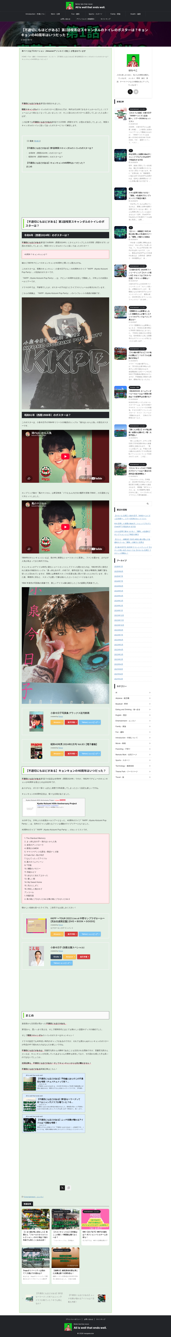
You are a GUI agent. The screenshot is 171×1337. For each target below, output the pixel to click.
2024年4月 (118, 596)
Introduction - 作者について (35, 14)
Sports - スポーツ (95, 14)
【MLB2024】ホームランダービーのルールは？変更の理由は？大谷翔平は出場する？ (140, 394)
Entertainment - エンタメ (34, 1197)
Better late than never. (81, 1324)
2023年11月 (119, 620)
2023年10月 (119, 625)
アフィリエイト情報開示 (85, 19)
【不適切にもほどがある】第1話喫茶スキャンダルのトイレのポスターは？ (59, 148)
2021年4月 (118, 674)
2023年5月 (118, 645)
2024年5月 (118, 591)
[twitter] (62, 1187)
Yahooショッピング (90, 722)
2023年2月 (118, 659)
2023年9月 (118, 630)
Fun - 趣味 (75, 14)
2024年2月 (118, 605)
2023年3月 (118, 654)
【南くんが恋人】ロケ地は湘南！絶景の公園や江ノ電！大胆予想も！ (140, 432)
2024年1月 (118, 610)
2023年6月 (118, 640)
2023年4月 (118, 649)
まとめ (29, 166)
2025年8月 (118, 571)
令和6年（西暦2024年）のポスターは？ (45, 153)
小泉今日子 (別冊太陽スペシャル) (67, 947)
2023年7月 (118, 635)
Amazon (57, 722)
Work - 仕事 (55, 14)
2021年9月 (118, 669)
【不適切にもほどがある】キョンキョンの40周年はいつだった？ (55, 163)
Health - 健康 (135, 14)
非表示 (37, 141)
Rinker (60, 716)
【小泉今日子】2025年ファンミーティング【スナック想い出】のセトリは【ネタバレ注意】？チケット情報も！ (133, 550)
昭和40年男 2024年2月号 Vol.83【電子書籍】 (74, 744)
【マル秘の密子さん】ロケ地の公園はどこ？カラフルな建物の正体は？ (140, 355)
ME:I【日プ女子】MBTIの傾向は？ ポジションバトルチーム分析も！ (95, 1234)
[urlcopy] (68, 1187)
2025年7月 (118, 576)
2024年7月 (118, 581)
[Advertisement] (65, 81)
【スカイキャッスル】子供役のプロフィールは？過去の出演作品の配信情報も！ (140, 471)
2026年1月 (118, 566)
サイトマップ (105, 19)
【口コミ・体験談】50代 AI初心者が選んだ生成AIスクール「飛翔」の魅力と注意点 (140, 234)
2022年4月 (118, 664)
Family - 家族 (115, 14)
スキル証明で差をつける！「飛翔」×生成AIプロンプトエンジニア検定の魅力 (140, 195)
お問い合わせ (65, 19)
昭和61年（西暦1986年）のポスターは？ (46, 157)
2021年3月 (118, 679)
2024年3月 (118, 601)
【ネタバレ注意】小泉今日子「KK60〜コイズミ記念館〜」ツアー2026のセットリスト (132, 517)
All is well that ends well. (90, 7)
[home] (135, 91)
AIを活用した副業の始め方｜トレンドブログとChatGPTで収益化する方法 (140, 157)
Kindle (56, 957)
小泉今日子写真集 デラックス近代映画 (70, 713)
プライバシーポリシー (73, 1319)
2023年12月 (119, 615)
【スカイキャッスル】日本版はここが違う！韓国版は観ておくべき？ (65, 1234)
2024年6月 (118, 586)
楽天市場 (71, 722)
